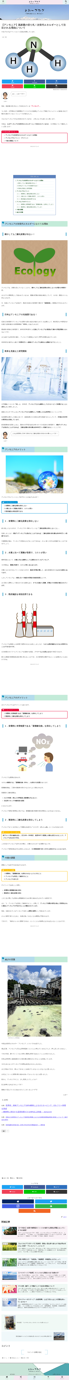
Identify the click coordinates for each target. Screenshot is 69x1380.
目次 (32, 176)
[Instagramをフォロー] (18, 1206)
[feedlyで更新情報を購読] (51, 1206)
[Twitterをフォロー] (51, 1201)
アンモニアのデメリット (24, 201)
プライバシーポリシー (34, 1374)
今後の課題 (20, 209)
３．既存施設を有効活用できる (27, 199)
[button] (63, 636)
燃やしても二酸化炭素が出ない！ (27, 183)
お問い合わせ (56, 1374)
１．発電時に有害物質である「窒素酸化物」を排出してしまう (36, 204)
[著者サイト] (18, 1201)
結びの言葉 (20, 212)
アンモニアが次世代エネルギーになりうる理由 (30, 180)
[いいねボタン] (3, 1131)
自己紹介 (12, 1374)
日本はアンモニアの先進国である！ (28, 185)
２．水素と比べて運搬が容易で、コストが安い (31, 196)
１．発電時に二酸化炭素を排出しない (29, 193)
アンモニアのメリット (23, 191)
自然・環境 (6, 1178)
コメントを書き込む (34, 1352)
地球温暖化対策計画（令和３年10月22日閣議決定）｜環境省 (25, 1125)
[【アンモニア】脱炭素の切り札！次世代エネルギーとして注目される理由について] (42, 722)
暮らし (13, 1178)
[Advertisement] (34, 159)
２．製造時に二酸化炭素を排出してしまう (30, 207)
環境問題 (20, 1178)
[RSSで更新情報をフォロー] (34, 1211)
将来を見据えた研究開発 (25, 188)
